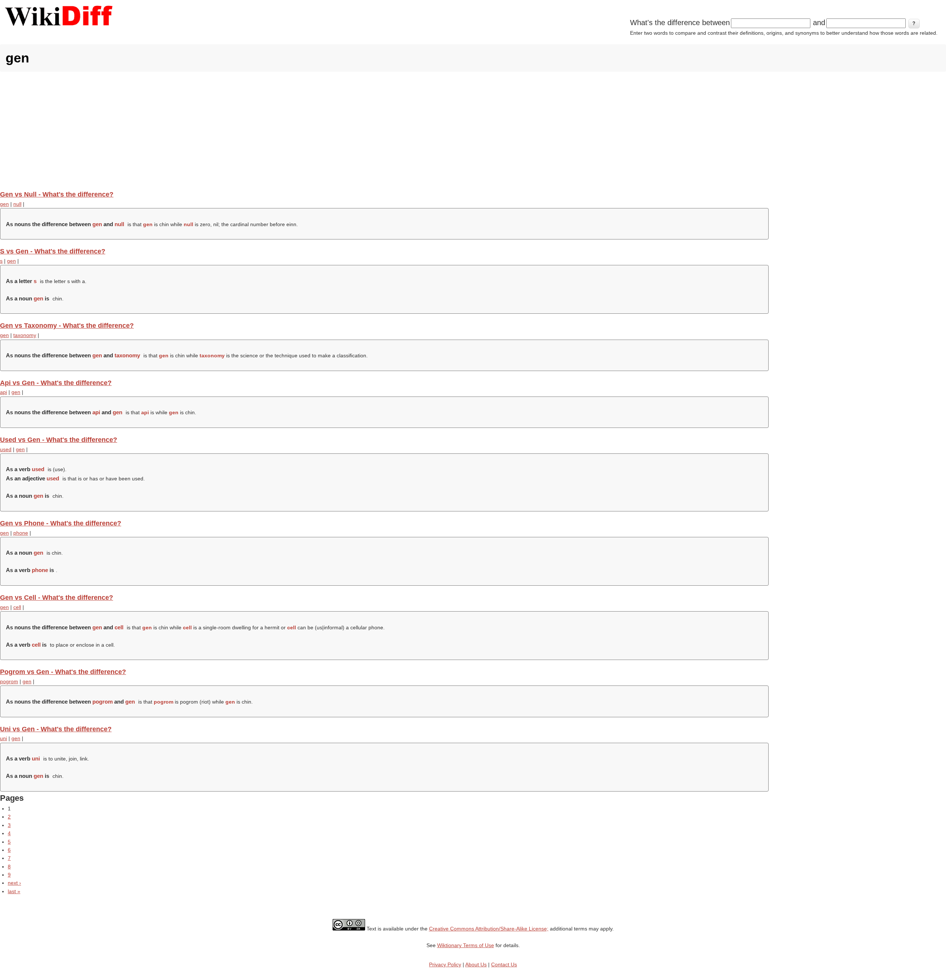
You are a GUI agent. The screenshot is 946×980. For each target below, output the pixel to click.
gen (4, 204)
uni (3, 738)
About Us (476, 964)
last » (14, 891)
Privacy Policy (445, 964)
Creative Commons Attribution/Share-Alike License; (488, 929)
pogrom (9, 681)
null (17, 204)
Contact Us (504, 964)
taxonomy (24, 335)
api (3, 392)
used (5, 449)
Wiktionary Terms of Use (465, 945)
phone (20, 533)
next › (14, 883)
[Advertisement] (473, 131)
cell (17, 607)
